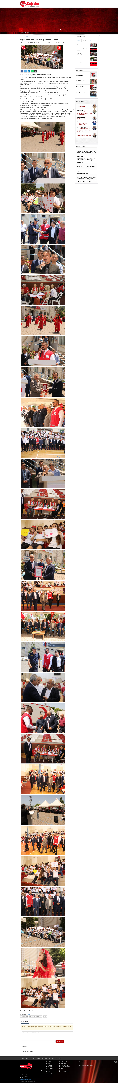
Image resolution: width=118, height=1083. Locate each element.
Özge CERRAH (80, 121)
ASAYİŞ (51, 30)
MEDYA (65, 30)
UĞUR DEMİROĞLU (81, 110)
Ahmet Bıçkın (80, 156)
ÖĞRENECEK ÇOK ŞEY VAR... (83, 123)
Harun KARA (80, 132)
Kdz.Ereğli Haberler (65, 1071)
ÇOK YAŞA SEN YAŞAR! (82, 106)
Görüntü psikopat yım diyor (82, 173)
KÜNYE (23, 1058)
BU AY (91, 40)
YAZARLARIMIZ (64, 1065)
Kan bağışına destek (80, 92)
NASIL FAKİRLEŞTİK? (81, 128)
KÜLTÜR (50, 1066)
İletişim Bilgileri (25, 1076)
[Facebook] (92, 33)
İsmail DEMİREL (80, 127)
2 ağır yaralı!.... (80, 62)
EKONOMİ (40, 30)
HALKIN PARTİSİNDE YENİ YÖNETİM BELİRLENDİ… (83, 112)
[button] (24, 30)
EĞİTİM (74, 30)
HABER (44, 1016)
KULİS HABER (51, 1068)
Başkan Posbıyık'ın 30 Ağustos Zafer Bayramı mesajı (81, 88)
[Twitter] (95, 33)
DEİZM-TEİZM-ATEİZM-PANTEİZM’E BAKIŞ (82, 118)
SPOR (70, 30)
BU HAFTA (85, 40)
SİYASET (28, 30)
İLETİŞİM (27, 1058)
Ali (77, 175)
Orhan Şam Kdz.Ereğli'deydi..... (81, 54)
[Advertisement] (59, 18)
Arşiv (62, 1068)
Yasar (78, 149)
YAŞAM (56, 30)
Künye (23, 1077)
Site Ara (62, 1070)
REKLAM (38, 1058)
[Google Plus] (44, 1070)
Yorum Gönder (60, 1041)
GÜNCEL (50, 1065)
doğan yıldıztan (80, 105)
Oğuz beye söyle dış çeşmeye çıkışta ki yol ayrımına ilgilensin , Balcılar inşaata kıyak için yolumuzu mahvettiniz (86, 153)
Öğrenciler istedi (24, 1016)
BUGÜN (78, 40)
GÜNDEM (46, 30)
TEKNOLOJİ (50, 1071)
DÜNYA (49, 1075)
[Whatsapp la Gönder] (32, 71)
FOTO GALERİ (64, 1062)
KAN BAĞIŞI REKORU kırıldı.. (35, 1016)
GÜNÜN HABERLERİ (65, 1066)
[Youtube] (97, 33)
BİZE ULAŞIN (33, 1058)
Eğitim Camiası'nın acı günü (82, 44)
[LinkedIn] (29, 71)
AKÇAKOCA (34, 30)
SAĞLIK (60, 30)
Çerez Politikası (58, 1058)
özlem (78, 164)
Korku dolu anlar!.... (80, 80)
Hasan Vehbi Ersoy (81, 116)
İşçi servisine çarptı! (31, 32)
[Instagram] (39, 1070)
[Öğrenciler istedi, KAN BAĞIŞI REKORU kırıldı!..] (42, 56)
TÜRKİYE (50, 1073)
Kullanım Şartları (44, 1058)
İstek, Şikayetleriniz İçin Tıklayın (26, 1079)
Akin (78, 171)
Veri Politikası (51, 1058)
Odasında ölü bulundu (81, 58)
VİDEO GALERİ (64, 1063)
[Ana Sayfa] (29, 4)
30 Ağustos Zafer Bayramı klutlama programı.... (80, 75)
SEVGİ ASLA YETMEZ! (82, 141)
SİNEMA (50, 1070)
